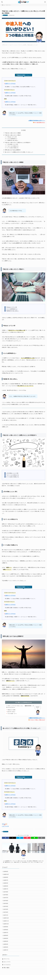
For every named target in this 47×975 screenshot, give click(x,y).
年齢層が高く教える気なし (12, 140)
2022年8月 (5, 877)
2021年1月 (5, 915)
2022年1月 (5, 889)
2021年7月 (5, 897)
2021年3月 (5, 909)
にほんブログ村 (5, 826)
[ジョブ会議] (23, 2)
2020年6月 (5, 935)
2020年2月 (5, 947)
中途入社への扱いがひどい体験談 (13, 133)
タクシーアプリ (7, 961)
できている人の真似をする (12, 146)
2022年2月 (5, 886)
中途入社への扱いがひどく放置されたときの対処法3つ (18, 142)
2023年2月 (5, 871)
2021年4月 (5, 906)
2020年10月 (6, 923)
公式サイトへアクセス (10, 83)
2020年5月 (5, 938)
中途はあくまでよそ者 (12, 136)
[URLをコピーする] (41, 838)
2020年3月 (5, 944)
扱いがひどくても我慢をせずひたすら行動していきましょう (19, 152)
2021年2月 (5, 912)
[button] (5, 838)
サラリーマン (5, 15)
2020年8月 (5, 929)
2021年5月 (5, 903)
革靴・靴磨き (6, 967)
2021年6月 (5, 900)
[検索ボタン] (2, 2)
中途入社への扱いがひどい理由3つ (13, 135)
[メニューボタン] (45, 2)
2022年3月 (5, 883)
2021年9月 (5, 892)
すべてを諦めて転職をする (12, 147)
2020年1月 (5, 950)
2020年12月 (6, 918)
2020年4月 (5, 941)
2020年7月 (5, 932)
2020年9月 (5, 926)
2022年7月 (5, 880)
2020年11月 (6, 921)
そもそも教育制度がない (12, 138)
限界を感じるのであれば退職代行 (13, 150)
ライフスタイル (7, 964)
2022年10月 (6, 874)
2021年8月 (5, 894)
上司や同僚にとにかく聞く (12, 144)
